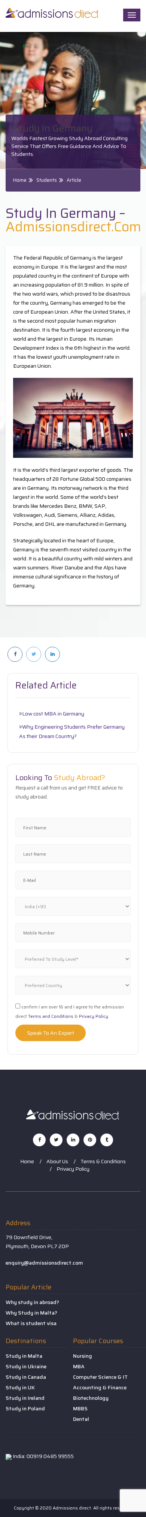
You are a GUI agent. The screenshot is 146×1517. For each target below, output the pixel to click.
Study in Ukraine (26, 1366)
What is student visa (31, 1323)
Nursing (82, 1356)
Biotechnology (91, 1398)
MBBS (80, 1408)
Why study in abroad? (32, 1302)
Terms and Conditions (50, 1016)
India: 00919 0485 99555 (43, 1456)
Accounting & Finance (100, 1387)
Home (20, 180)
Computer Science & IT (100, 1377)
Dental (81, 1419)
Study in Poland (25, 1408)
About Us (57, 1161)
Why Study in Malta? (31, 1313)
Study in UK (20, 1387)
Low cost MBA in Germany (53, 713)
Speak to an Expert (50, 1033)
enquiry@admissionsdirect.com (44, 1263)
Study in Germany (52, 128)
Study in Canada (26, 1377)
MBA (79, 1366)
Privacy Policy (93, 1016)
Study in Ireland (25, 1398)
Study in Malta (24, 1356)
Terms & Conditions (103, 1161)
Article (74, 180)
